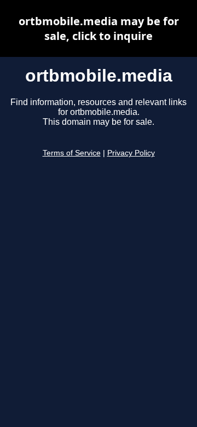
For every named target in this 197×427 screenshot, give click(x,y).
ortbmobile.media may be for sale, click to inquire (99, 28)
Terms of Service (72, 153)
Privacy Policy (131, 153)
